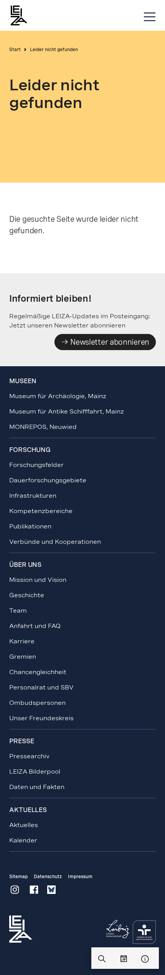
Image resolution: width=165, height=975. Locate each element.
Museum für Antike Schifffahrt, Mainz (66, 411)
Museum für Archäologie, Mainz (57, 396)
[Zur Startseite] (22, 15)
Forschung (30, 449)
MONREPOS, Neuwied (43, 426)
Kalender (23, 840)
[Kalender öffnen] (123, 959)
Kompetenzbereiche (41, 511)
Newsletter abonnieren (109, 342)
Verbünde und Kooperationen (55, 541)
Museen (22, 381)
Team (18, 610)
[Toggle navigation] (149, 17)
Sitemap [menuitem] (18, 876)
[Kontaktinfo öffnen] (145, 959)
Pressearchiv (29, 756)
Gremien (22, 656)
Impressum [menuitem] (80, 876)
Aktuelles (23, 825)
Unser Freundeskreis (41, 718)
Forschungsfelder (36, 464)
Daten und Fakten (36, 787)
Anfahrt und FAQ (35, 626)
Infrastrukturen (32, 495)
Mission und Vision (37, 579)
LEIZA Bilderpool (34, 771)
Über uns (25, 564)
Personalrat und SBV (41, 687)
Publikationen (30, 526)
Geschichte (26, 595)
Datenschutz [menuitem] (48, 876)
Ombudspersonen (37, 702)
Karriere (22, 641)
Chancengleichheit (37, 672)
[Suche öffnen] (102, 959)
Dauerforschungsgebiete (47, 480)
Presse (21, 741)
